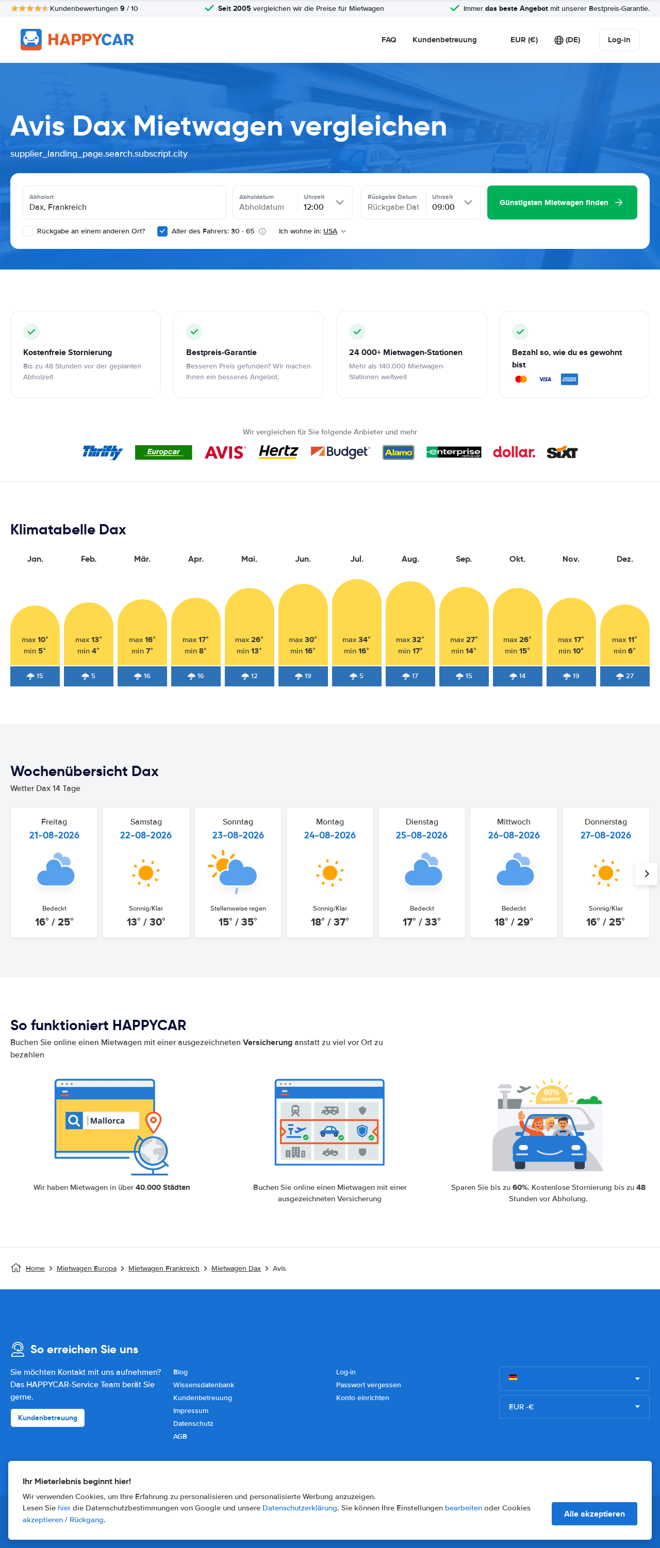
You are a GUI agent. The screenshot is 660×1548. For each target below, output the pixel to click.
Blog (180, 1372)
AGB (180, 1436)
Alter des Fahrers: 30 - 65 (213, 231)
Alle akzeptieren (594, 1514)
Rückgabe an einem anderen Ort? (90, 231)
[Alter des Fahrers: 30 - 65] (162, 231)
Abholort (41, 196)
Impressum (190, 1410)
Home (35, 1268)
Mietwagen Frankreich (164, 1268)
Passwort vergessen (368, 1385)
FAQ (389, 39)
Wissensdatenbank (203, 1385)
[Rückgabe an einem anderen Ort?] (28, 231)
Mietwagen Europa (87, 1268)
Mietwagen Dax (236, 1268)
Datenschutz (193, 1423)
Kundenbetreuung (444, 39)
